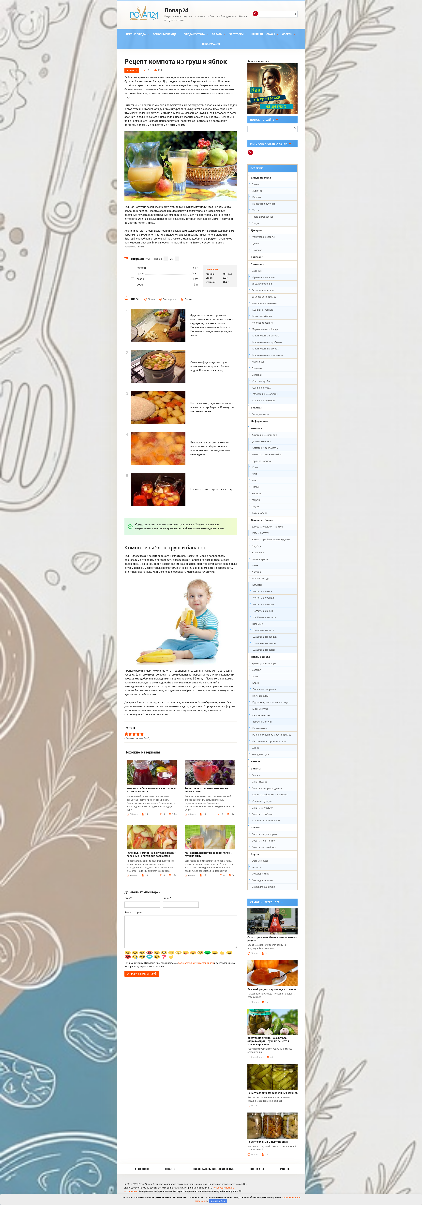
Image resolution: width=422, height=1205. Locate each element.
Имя (128, 898)
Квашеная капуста (262, 309)
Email (167, 898)
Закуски (256, 407)
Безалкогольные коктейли (267, 454)
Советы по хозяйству (264, 847)
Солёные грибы (261, 381)
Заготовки (236, 34)
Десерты (256, 230)
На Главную (141, 1169)
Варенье (257, 270)
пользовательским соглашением (196, 963)
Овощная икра (260, 414)
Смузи (255, 506)
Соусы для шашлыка (263, 886)
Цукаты (256, 243)
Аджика (256, 867)
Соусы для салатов (262, 880)
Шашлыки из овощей (265, 636)
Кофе (255, 467)
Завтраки (257, 256)
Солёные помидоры (263, 400)
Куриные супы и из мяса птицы (270, 702)
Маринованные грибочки (267, 342)
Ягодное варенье (262, 283)
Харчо (255, 747)
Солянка (256, 669)
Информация (211, 44)
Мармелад (258, 361)
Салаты (217, 34)
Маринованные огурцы (265, 348)
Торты (255, 210)
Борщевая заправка (264, 689)
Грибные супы (260, 695)
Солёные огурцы (261, 387)
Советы (287, 34)
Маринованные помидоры (267, 355)
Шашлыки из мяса (263, 630)
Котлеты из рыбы (263, 610)
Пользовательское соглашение (213, 1169)
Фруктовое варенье (263, 277)
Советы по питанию (263, 840)
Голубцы (256, 546)
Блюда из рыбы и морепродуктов (271, 539)
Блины (255, 184)
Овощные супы (261, 715)
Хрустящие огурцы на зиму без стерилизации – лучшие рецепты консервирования (268, 1041)
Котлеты (257, 584)
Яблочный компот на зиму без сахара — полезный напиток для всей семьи (151, 854)
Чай (254, 473)
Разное (255, 761)
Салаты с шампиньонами (266, 820)
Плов (255, 565)
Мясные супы (260, 708)
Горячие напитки (261, 461)
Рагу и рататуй (260, 532)
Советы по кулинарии (264, 834)
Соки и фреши (260, 512)
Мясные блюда (260, 578)
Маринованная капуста (265, 335)
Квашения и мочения (264, 303)
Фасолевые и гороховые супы (269, 741)
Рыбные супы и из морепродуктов (271, 734)
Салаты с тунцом (261, 801)
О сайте (170, 1169)
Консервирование (262, 322)
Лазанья (256, 571)
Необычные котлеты (264, 617)
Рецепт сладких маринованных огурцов (272, 1093)
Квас (254, 480)
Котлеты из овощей (264, 597)
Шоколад (257, 250)
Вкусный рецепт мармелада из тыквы (271, 989)
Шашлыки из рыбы (264, 649)
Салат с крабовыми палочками (269, 794)
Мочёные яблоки (262, 316)
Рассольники (259, 728)
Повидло (257, 368)
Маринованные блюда (265, 329)
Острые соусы (260, 860)
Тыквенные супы (262, 721)
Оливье (256, 775)
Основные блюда (164, 34)
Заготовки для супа (263, 290)
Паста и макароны (262, 216)
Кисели (256, 486)
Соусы (270, 34)
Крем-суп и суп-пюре (264, 663)
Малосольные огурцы (265, 393)
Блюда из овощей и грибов (267, 526)
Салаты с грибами (262, 814)
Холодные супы (260, 754)
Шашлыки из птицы (264, 643)
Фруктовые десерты (263, 236)
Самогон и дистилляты (265, 447)
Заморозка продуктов (264, 296)
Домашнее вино (261, 441)
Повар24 (176, 10)
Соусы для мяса (261, 873)
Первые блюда (136, 34)
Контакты (257, 1169)
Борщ (255, 682)
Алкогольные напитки (264, 435)
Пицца (255, 223)
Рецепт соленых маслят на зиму (267, 1141)
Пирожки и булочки (263, 203)
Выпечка (257, 190)
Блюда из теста (194, 34)
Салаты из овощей (262, 807)
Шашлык (257, 623)
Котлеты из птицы (263, 604)
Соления (257, 374)
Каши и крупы (260, 559)
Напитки (257, 34)
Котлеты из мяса (262, 591)
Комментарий (133, 912)
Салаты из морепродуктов (267, 788)
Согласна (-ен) (218, 1201)
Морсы (256, 499)
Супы (255, 676)
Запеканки (258, 552)
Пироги (256, 197)
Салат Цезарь (259, 781)
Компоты (132, 70)
